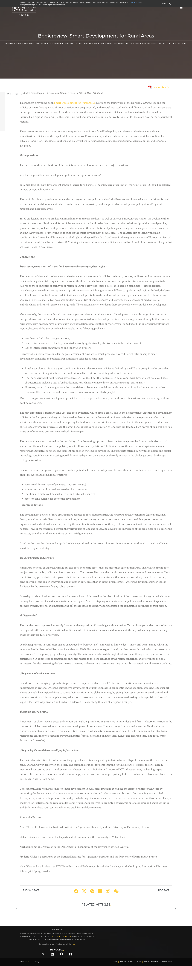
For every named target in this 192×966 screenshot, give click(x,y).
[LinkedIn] (52, 954)
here (73, 944)
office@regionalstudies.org (61, 936)
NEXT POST (163, 890)
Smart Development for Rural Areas (74, 103)
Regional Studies (126, 962)
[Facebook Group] (70, 954)
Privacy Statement (151, 962)
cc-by (184, 43)
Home (114, 962)
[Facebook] (61, 954)
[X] (43, 954)
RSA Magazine (29, 962)
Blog (139, 962)
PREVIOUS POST (31, 890)
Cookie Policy (167, 962)
